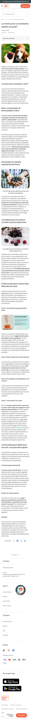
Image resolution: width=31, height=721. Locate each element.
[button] (2, 6)
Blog (2, 19)
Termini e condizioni (15, 705)
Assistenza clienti (8, 567)
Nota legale (4, 705)
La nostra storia (7, 621)
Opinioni (5, 626)
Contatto (5, 635)
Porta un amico (7, 606)
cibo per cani (20, 428)
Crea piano (21, 715)
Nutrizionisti (6, 601)
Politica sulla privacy (21, 709)
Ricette (5, 596)
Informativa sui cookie (7, 709)
